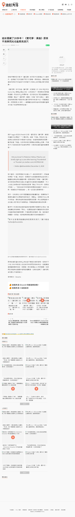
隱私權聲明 (40, 510)
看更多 (24, 404)
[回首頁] (10, 4)
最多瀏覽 (54, 114)
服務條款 (30, 510)
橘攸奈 (30, 14)
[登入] (69, 4)
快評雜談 (32, 10)
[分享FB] (4, 50)
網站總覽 (63, 510)
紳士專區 (41, 10)
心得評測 (14, 10)
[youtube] (66, 4)
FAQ (17, 510)
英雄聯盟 (22, 14)
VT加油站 (51, 10)
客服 (20, 510)
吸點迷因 (48, 14)
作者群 (69, 10)
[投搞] (63, 4)
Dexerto (18, 277)
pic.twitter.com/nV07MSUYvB (33, 162)
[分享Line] (4, 54)
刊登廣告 (12, 510)
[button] (71, 4)
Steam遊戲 (38, 14)
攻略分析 (5, 10)
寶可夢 (11, 314)
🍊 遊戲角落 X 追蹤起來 (19, 288)
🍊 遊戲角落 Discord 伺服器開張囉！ (24, 284)
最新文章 (54, 76)
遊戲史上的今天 (67, 14)
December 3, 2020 (37, 166)
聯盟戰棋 (56, 14)
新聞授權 (24, 510)
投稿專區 (60, 10)
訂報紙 (51, 510)
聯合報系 (46, 510)
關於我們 (57, 510)
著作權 (35, 510)
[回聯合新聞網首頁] (3, 4)
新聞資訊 (23, 10)
